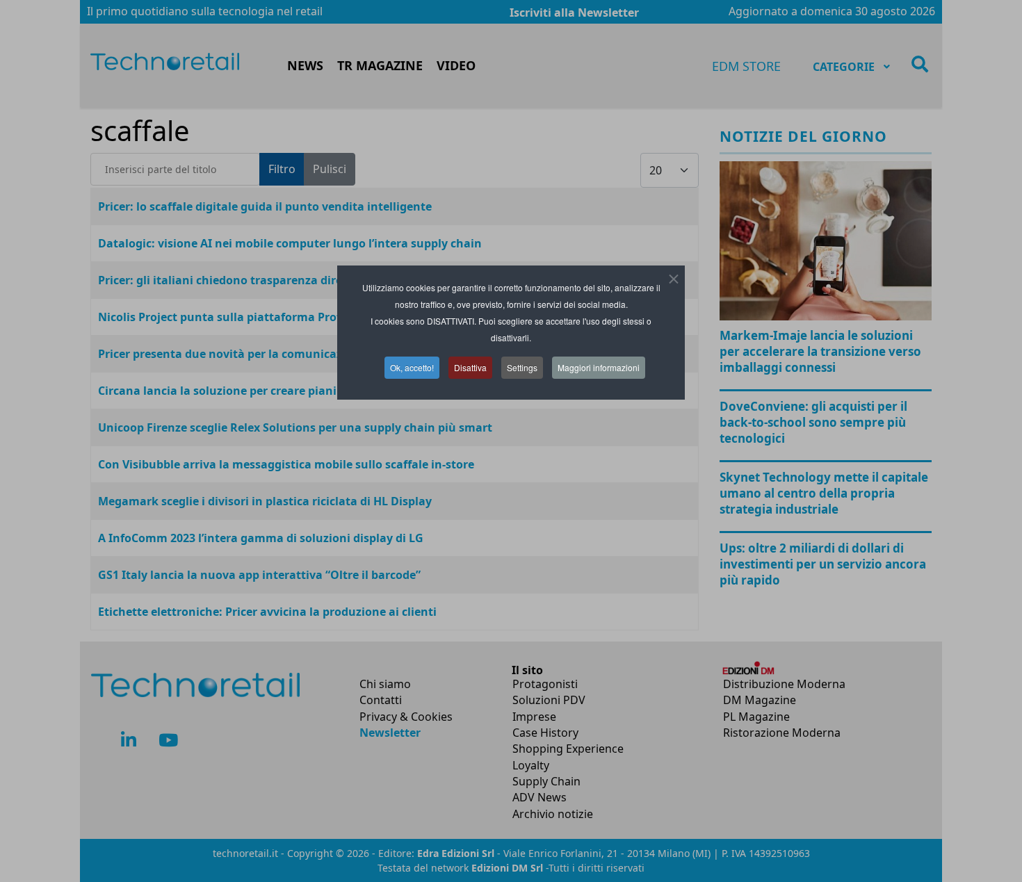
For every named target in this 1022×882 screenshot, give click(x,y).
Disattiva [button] (470, 367)
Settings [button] (522, 367)
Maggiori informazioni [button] (599, 367)
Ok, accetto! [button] (412, 367)
